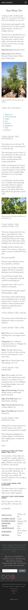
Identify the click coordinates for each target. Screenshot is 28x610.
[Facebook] (3, 577)
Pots (14, 552)
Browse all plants (8, 545)
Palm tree (17, 549)
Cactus (22, 545)
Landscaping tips (10, 117)
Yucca (23, 549)
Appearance (8, 114)
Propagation (9, 125)
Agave (17, 545)
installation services (13, 477)
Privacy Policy (14, 599)
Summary (8, 130)
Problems (8, 123)
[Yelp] (8, 577)
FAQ (6, 128)
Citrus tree (6, 547)
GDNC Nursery (7, 2)
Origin (7, 119)
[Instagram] (13, 577)
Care (6, 121)
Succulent (9, 549)
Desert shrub (15, 547)
